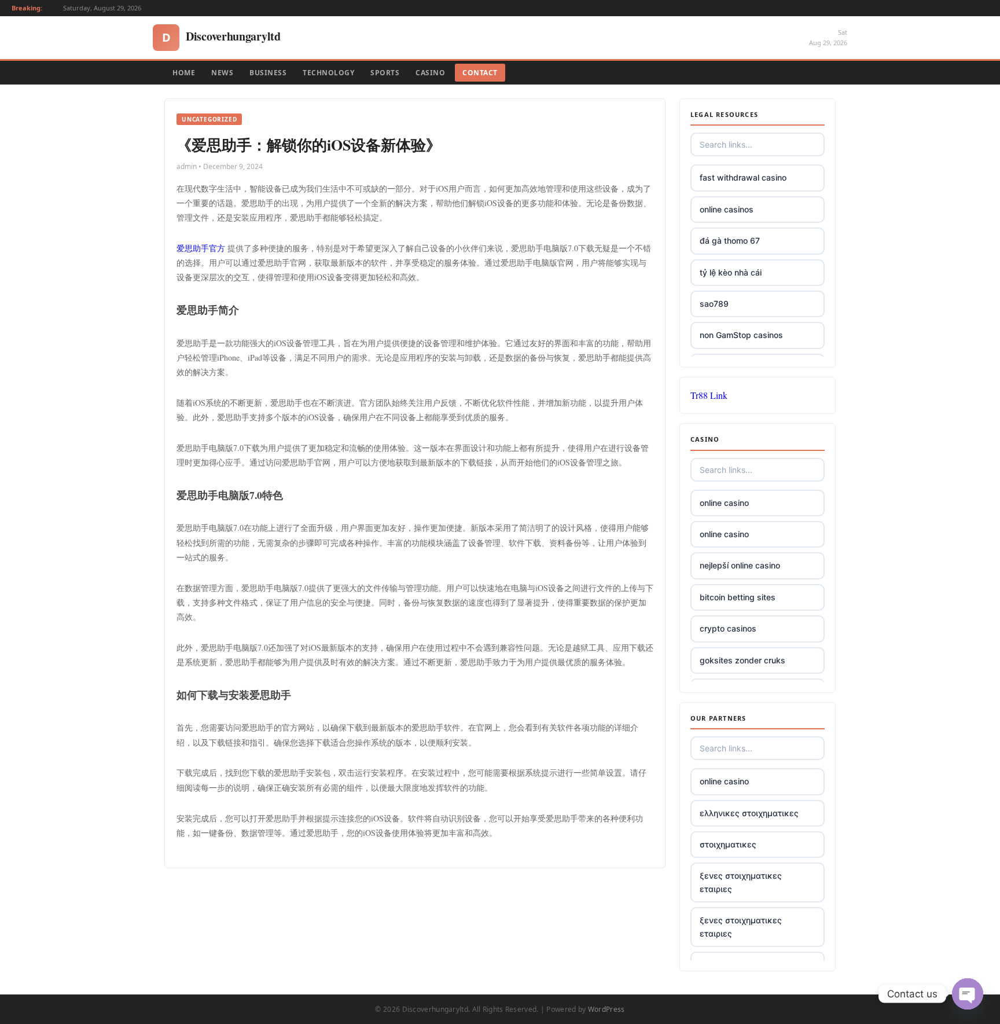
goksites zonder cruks (742, 660)
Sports (384, 73)
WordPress (606, 1009)
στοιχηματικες (728, 844)
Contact (480, 73)
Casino (430, 73)
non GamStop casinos (741, 335)
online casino (724, 503)
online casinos (726, 209)
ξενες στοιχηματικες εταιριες (741, 882)
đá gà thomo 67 (730, 240)
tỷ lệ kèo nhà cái (731, 272)
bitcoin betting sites (737, 597)
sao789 (714, 304)
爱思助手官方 (201, 248)
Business (267, 73)
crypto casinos (728, 628)
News (222, 73)
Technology (328, 73)
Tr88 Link (708, 395)
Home (183, 73)
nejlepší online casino (740, 565)
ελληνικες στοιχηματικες (749, 813)
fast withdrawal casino (743, 177)
